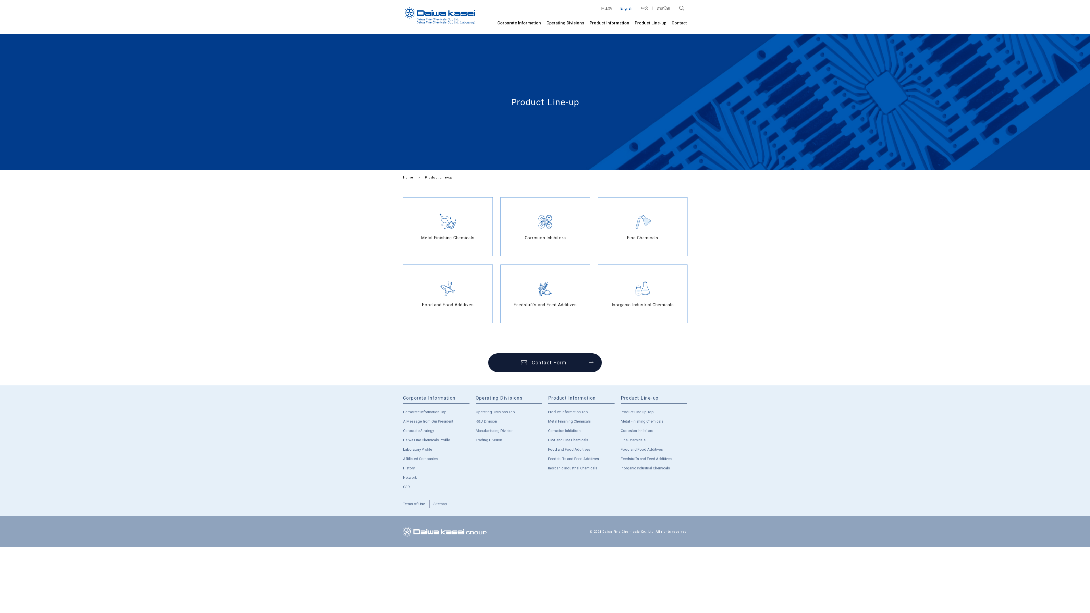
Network (410, 477)
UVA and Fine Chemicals (568, 440)
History (409, 468)
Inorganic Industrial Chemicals (572, 468)
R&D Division (486, 421)
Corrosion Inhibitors (564, 431)
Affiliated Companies (420, 459)
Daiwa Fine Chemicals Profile (426, 440)
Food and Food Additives (569, 449)
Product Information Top (568, 412)
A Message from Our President (428, 421)
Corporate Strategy (418, 431)
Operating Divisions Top (495, 412)
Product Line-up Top (637, 412)
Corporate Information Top (425, 412)
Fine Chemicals (633, 440)
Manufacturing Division (494, 431)
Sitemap (440, 504)
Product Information (609, 23)
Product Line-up (650, 23)
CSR (406, 487)
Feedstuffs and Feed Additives (573, 459)
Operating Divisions (565, 23)
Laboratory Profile (417, 449)
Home (408, 177)
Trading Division (489, 440)
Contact (679, 23)
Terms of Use (414, 504)
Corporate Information (519, 23)
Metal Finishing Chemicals (569, 421)
